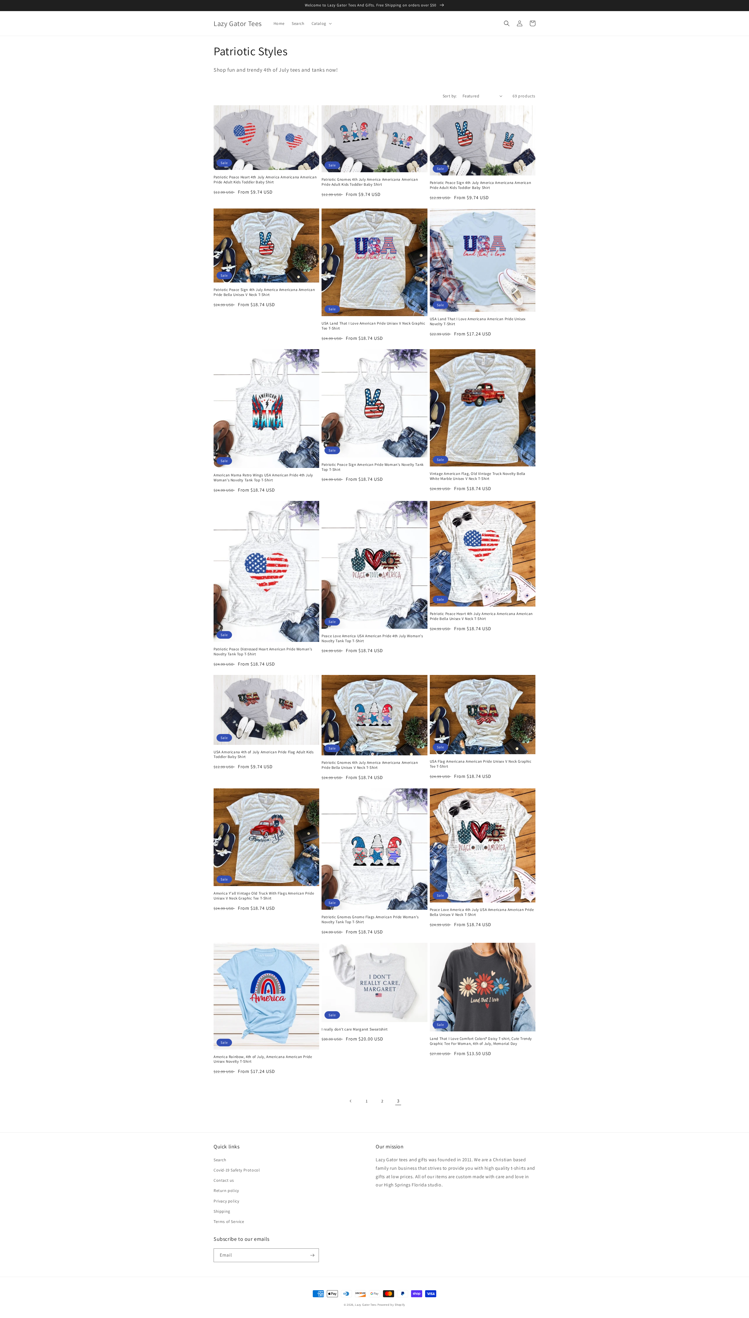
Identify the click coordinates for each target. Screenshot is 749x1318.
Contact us (224, 1180)
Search (220, 1159)
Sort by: (450, 96)
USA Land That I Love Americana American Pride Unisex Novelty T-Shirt (478, 321)
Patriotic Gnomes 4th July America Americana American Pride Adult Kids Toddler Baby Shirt (370, 182)
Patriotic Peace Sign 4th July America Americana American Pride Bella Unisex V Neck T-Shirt (264, 292)
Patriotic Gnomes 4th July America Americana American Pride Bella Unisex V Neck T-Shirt (370, 765)
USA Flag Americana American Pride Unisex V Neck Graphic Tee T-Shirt (481, 764)
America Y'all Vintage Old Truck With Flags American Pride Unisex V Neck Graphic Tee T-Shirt (264, 896)
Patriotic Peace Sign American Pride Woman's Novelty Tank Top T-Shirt (373, 467)
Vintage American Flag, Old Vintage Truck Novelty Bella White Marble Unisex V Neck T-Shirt (477, 476)
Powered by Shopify (391, 1305)
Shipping (222, 1211)
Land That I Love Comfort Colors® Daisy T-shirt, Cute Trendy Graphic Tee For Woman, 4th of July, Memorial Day (481, 1041)
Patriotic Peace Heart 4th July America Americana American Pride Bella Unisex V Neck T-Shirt (481, 616)
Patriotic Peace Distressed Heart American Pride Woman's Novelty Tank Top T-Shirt (263, 652)
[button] (321, 23)
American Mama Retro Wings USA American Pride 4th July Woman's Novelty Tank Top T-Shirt (263, 478)
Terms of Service (229, 1221)
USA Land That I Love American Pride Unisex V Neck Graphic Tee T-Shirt (373, 326)
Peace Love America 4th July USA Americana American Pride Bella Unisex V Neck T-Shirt (482, 912)
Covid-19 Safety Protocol (237, 1170)
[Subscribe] (312, 1255)
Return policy (226, 1190)
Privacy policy (226, 1201)
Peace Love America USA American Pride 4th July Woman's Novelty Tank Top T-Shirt (372, 638)
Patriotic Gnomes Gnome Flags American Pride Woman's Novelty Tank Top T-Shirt (370, 919)
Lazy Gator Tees (366, 1305)
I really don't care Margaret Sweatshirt (354, 1029)
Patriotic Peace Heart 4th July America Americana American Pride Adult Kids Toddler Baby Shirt (265, 180)
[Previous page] (350, 1101)
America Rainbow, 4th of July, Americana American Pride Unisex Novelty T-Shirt (263, 1059)
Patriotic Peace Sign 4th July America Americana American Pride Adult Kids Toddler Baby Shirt (480, 185)
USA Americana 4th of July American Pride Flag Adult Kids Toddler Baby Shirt (264, 754)
